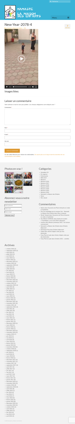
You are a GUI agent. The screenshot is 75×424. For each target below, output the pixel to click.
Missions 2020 (45, 188)
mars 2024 (9, 258)
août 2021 (9, 308)
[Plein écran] (36, 87)
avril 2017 (9, 374)
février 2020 (9, 327)
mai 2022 (9, 292)
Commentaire (8, 107)
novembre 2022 (11, 281)
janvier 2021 (10, 321)
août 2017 (9, 367)
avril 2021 (9, 316)
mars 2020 (9, 325)
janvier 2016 (10, 401)
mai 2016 (9, 394)
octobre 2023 (10, 263)
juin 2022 (9, 290)
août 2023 (9, 267)
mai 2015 (9, 414)
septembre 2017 (11, 365)
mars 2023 (9, 274)
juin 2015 (9, 412)
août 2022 (9, 287)
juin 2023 (9, 270)
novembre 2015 (11, 405)
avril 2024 (9, 256)
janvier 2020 (10, 328)
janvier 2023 (10, 278)
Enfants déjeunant (58, 229)
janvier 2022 (10, 299)
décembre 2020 (11, 323)
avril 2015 (9, 416)
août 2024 (9, 252)
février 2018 (9, 358)
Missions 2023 (45, 190)
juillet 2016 (9, 390)
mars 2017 (9, 376)
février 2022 (9, 298)
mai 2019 (9, 338)
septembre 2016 (11, 387)
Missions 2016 (45, 181)
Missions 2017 (45, 183)
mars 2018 (9, 356)
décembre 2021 (11, 301)
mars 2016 (9, 398)
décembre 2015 (11, 403)
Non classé (44, 198)
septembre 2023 (11, 265)
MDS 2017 (44, 178)
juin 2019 (9, 336)
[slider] (20, 86)
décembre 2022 (11, 279)
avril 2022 (9, 294)
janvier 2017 (10, 379)
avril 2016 (9, 396)
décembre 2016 (11, 381)
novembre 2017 (11, 361)
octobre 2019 (10, 334)
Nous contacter (62, 213)
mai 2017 (9, 372)
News (42, 196)
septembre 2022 (11, 285)
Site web (7, 141)
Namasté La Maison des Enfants (14, 28)
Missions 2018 (45, 185)
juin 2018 (9, 352)
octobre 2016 (10, 385)
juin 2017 (9, 370)
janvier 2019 (10, 345)
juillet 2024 (9, 254)
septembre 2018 (11, 350)
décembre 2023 (11, 261)
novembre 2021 (11, 303)
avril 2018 (9, 354)
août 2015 (9, 408)
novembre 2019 (11, 332)
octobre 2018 (10, 348)
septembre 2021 (11, 307)
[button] (21, 58)
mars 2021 (9, 318)
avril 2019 (9, 339)
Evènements (44, 176)
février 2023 (9, 276)
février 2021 (9, 319)
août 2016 (9, 388)
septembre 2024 (11, 250)
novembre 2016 (11, 383)
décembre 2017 (11, 359)
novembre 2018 (11, 347)
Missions (43, 179)
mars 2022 (9, 296)
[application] (21, 59)
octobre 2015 (10, 407)
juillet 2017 (9, 368)
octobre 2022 (10, 283)
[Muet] (33, 87)
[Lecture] (7, 87)
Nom (6, 127)
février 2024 (9, 259)
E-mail (6, 134)
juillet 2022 (9, 288)
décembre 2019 (11, 330)
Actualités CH (44, 172)
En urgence (44, 174)
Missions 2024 (45, 192)
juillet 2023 (9, 268)
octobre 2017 (10, 363)
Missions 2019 (45, 187)
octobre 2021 (10, 305)
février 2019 (9, 343)
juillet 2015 (9, 410)
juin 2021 (9, 312)
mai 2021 (9, 314)
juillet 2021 (9, 310)
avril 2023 (9, 272)
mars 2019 (9, 341)
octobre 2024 (10, 248)
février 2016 (9, 399)
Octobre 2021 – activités (62, 238)
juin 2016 (9, 392)
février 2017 (9, 378)
